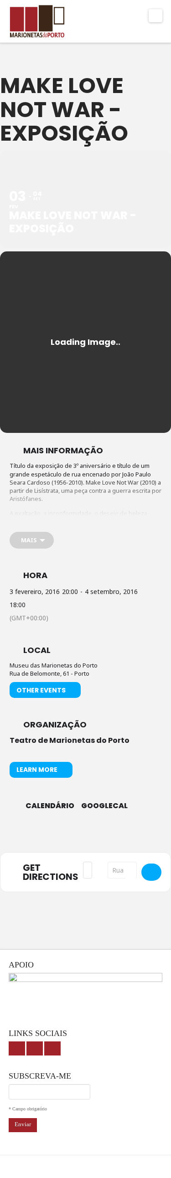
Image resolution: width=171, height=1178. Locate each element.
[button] (156, 15)
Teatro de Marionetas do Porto (70, 740)
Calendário (50, 806)
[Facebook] (17, 1048)
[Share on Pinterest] (112, 836)
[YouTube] (34, 1048)
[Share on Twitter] (75, 836)
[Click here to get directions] (151, 872)
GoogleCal (104, 806)
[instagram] (52, 1048)
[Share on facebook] (57, 836)
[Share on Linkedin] (94, 836)
